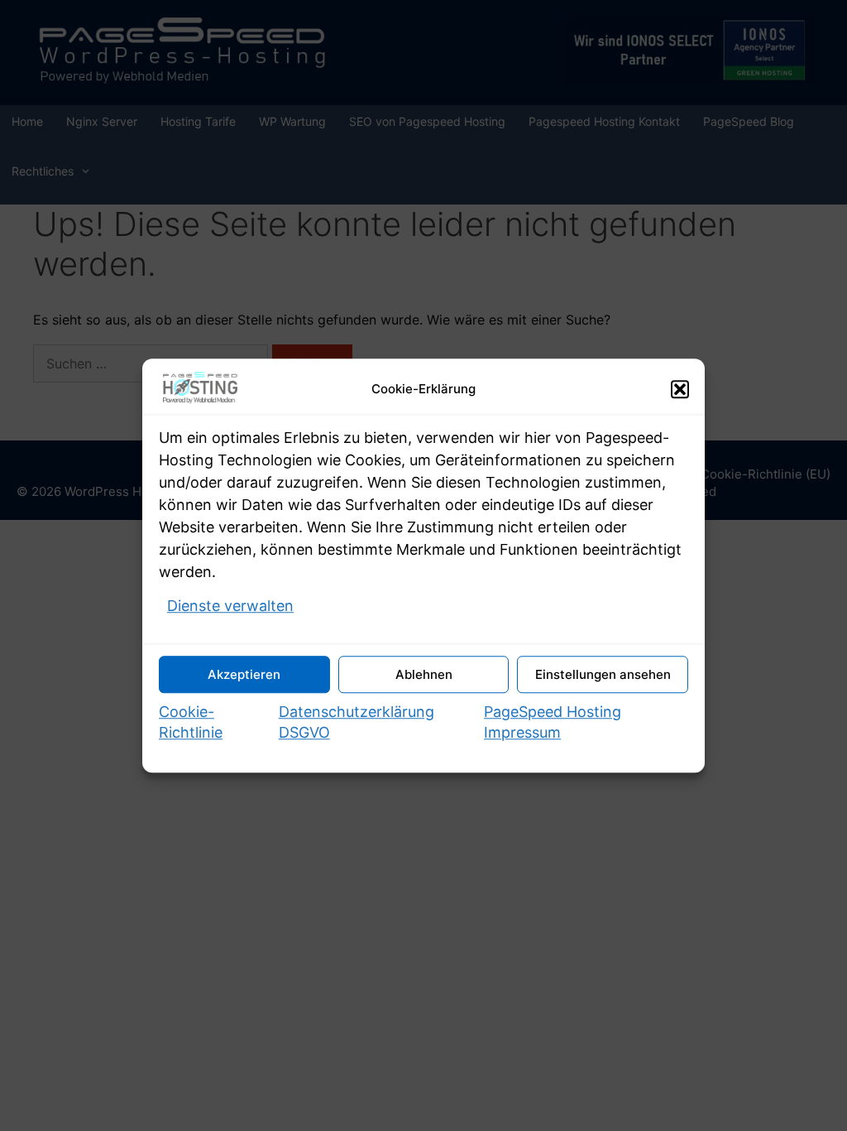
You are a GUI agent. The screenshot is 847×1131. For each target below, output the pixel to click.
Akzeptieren (244, 674)
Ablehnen (423, 674)
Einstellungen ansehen (603, 674)
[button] (680, 389)
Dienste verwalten (230, 605)
